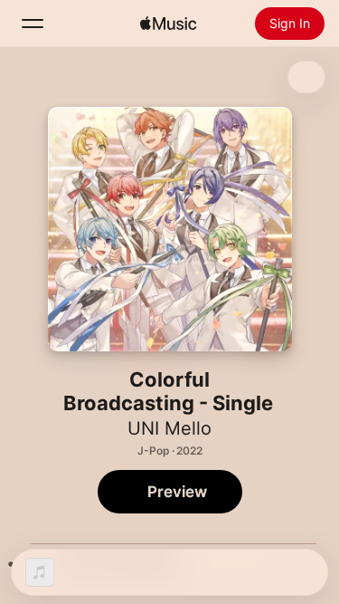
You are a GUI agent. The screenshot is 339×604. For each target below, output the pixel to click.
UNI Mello (169, 428)
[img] (168, 23)
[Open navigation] (32, 23)
